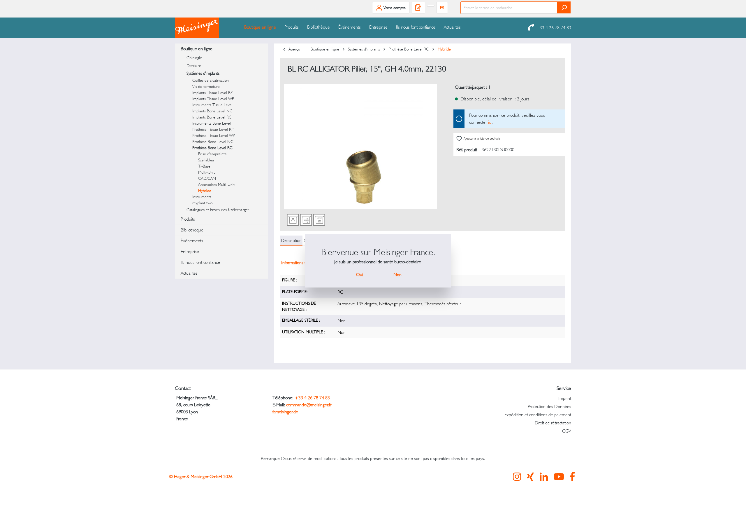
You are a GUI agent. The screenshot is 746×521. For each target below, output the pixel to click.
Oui (359, 274)
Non (397, 274)
